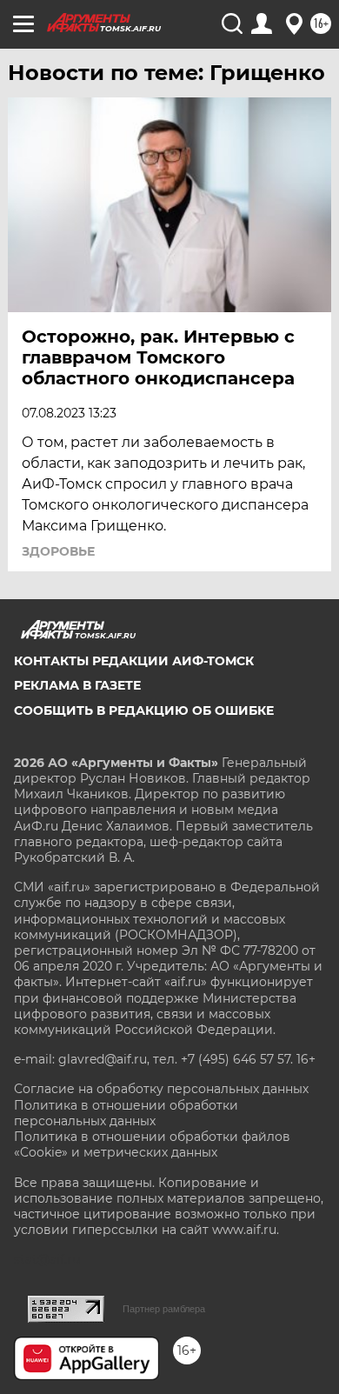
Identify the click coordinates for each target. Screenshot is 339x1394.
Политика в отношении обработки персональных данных (126, 1113)
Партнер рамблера (164, 1309)
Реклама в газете (77, 685)
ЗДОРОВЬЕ (58, 551)
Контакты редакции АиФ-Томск (134, 661)
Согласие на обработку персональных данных (161, 1089)
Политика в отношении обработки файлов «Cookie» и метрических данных (152, 1144)
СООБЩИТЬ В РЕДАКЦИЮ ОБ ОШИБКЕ (144, 710)
